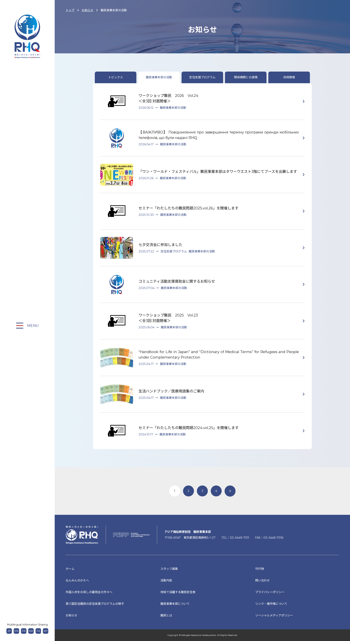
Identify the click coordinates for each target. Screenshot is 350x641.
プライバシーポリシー (269, 592)
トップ (70, 10)
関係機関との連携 (245, 77)
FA (38, 631)
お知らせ (87, 10)
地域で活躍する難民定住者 (177, 592)
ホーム (70, 569)
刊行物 (259, 569)
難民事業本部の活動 (159, 77)
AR (31, 631)
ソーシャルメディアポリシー (274, 615)
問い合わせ (262, 580)
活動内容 (166, 580)
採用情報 (289, 77)
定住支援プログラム (202, 77)
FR (24, 631)
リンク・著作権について (271, 603)
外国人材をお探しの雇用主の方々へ (89, 592)
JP (9, 631)
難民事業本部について (175, 603)
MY (46, 631)
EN (16, 631)
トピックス (115, 77)
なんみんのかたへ (77, 580)
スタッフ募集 (169, 569)
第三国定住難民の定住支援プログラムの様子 (95, 603)
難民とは (166, 615)
